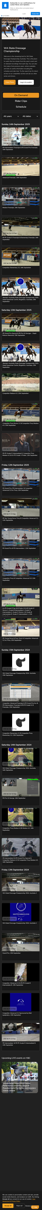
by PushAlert (6, 15)
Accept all (7, 1206)
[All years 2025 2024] (11, 116)
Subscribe (35, 14)
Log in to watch (26, 82)
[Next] (37, 1077)
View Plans (9, 82)
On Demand (21, 95)
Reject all (19, 1206)
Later (24, 14)
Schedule (21, 106)
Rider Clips (21, 101)
